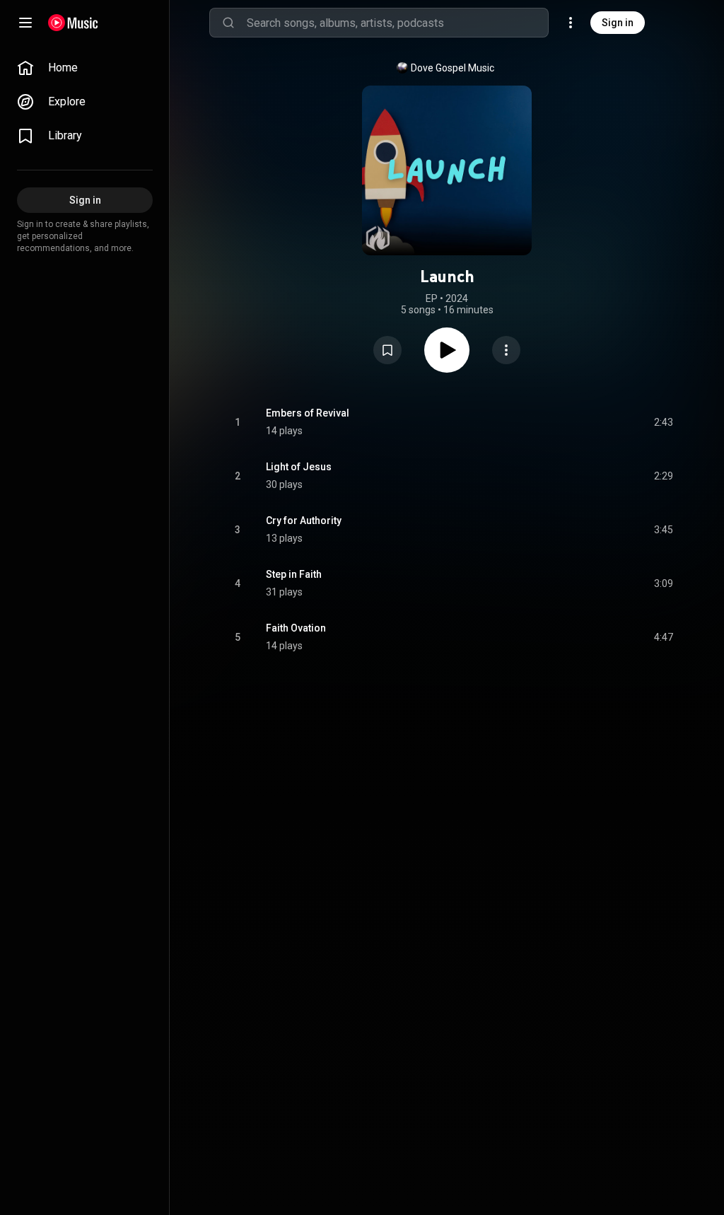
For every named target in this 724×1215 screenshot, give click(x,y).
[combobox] (397, 22)
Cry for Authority (303, 520)
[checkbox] (663, 422)
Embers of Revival (307, 413)
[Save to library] (387, 350)
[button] (387, 350)
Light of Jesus (299, 466)
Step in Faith (294, 574)
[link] (85, 68)
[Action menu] (506, 350)
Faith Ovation (296, 628)
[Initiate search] (228, 22)
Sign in (618, 22)
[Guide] (25, 22)
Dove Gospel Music (452, 68)
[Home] (73, 22)
